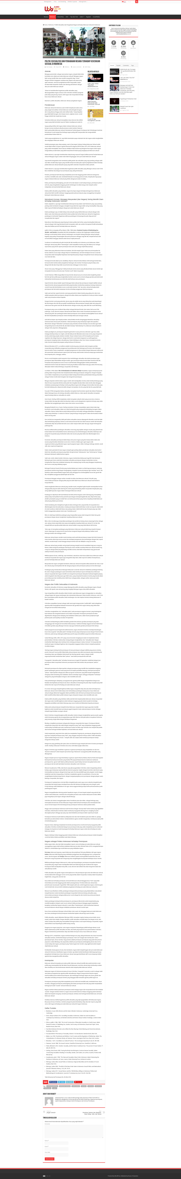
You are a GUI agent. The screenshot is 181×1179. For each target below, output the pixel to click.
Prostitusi (98, 1086)
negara (84, 1086)
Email (47, 1146)
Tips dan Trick (74, 17)
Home (46, 25)
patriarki (90, 1086)
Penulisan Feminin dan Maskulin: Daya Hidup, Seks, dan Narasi (92, 1113)
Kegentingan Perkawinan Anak (128, 99)
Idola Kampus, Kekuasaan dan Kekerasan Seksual (94, 103)
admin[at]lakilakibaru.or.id (123, 34)
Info (67, 17)
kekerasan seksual (65, 1086)
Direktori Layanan (72, 1)
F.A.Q (55, 1)
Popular (118, 65)
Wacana (46, 17)
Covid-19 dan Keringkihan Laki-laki (94, 119)
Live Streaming (62, 1)
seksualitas (47, 1088)
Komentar (47, 1124)
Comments (126, 65)
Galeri (81, 17)
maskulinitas (75, 1086)
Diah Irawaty (49, 67)
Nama (47, 1140)
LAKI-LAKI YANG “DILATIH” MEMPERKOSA (93, 85)
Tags (132, 65)
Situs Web (47, 1152)
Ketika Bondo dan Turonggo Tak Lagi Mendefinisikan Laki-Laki (128, 71)
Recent (112, 65)
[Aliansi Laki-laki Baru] (53, 8)
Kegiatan (88, 17)
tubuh (54, 1088)
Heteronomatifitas (52, 1086)
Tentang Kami (47, 1)
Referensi (52, 17)
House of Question (133, 1176)
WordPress (118, 1176)
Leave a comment (77, 67)
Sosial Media (96, 17)
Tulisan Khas (60, 17)
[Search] (136, 1)
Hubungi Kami (82, 1)
